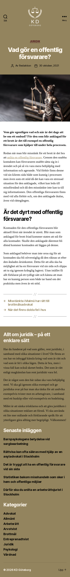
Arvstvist (10, 529)
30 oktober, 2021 (49, 65)
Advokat (9, 513)
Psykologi (10, 549)
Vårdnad (9, 554)
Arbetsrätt (11, 524)
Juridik (35, 41)
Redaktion (25, 65)
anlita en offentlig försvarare (24, 157)
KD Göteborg (22, 570)
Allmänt (9, 518)
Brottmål (9, 534)
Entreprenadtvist (16, 539)
